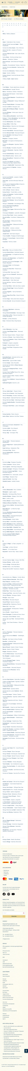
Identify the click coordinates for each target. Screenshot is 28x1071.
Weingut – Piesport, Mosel (12, 391)
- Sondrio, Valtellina (9, 73)
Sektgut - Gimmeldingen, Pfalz (11, 206)
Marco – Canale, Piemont (10, 612)
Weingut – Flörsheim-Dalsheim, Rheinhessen (11, 441)
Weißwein (5, 980)
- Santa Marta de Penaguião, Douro (13, 62)
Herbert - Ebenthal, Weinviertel (12, 841)
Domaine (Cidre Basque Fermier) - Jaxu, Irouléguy (13, 135)
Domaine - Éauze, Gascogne (11, 751)
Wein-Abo (5, 1002)
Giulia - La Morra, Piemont (10, 547)
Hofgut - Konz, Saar (10, 329)
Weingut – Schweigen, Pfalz (10, 432)
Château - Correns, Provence (11, 500)
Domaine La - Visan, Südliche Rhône (13, 337)
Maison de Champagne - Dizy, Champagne (13, 425)
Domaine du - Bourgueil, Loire (11, 106)
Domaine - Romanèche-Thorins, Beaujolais (14, 664)
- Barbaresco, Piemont (12, 604)
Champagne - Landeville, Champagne (14, 213)
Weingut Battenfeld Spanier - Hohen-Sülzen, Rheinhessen (13, 94)
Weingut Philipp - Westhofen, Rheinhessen (12, 827)
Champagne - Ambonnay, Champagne (11, 310)
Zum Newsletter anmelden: (9, 910)
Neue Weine (5, 974)
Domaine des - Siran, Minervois (13, 48)
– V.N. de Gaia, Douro (10, 549)
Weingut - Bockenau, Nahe (13, 709)
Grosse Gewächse (7, 995)
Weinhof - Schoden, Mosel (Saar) (13, 395)
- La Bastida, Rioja (9, 641)
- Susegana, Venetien (10, 138)
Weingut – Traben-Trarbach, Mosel (14, 807)
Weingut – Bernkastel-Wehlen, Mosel (13, 619)
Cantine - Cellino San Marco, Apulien (14, 286)
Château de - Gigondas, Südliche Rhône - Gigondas (13, 682)
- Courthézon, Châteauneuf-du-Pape (13, 218)
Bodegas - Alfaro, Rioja (12, 579)
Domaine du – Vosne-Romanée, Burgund (12, 472)
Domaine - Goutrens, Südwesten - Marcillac (12, 283)
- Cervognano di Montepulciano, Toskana (12, 141)
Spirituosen (5, 987)
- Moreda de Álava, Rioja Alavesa (12, 321)
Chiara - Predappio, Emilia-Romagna (13, 236)
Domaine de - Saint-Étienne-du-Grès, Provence (13, 770)
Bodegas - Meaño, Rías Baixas (11, 839)
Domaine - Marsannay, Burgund (14, 732)
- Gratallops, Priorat (11, 581)
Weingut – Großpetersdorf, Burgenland (12, 712)
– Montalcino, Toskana (10, 59)
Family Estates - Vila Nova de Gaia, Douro (13, 739)
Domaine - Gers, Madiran (12, 121)
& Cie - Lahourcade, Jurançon (13, 474)
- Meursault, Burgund (11, 599)
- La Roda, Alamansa (10, 318)
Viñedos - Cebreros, (10, 430)
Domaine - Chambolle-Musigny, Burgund (14, 403)
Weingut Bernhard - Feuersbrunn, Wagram (13, 569)
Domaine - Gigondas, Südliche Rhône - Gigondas (14, 697)
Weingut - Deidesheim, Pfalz (12, 812)
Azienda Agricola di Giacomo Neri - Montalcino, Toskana (13, 184)
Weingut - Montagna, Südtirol (12, 595)
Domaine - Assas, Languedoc (13, 215)
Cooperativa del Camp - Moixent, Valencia (13, 701)
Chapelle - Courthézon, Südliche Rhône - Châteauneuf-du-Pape (13, 729)
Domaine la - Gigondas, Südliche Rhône (13, 150)
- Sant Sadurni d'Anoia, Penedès (12, 639)
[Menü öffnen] (3, 2)
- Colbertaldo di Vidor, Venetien (11, 42)
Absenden (14, 916)
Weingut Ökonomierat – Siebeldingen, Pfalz (13, 636)
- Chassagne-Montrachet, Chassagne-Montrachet (12, 516)
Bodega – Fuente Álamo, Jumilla (12, 192)
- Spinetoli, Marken (11, 688)
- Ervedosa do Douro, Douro (14, 614)
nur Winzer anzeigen (18, 19)
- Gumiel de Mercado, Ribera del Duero (13, 181)
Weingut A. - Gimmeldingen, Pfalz (13, 203)
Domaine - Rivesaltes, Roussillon (12, 147)
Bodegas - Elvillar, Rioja (9, 124)
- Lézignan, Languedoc (10, 343)
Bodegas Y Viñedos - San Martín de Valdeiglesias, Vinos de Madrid (14, 119)
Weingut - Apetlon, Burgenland (11, 791)
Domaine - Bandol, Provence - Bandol (13, 756)
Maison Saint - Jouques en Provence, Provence (12, 50)
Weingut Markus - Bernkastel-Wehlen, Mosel (13, 506)
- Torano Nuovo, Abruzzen (12, 591)
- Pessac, (12, 503)
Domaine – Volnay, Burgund (13, 805)
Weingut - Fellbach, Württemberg (13, 715)
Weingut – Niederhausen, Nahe (13, 718)
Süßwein (4, 986)
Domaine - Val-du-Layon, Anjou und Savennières (13, 113)
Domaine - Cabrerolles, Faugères (14, 679)
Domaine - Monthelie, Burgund (13, 252)
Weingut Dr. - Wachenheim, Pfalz (13, 165)
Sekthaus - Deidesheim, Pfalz (11, 448)
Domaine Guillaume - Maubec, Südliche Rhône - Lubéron (13, 376)
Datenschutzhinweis (7, 963)
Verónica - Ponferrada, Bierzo (11, 564)
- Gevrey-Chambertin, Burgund (13, 200)
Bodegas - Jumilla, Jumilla (11, 562)
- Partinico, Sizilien (9, 241)
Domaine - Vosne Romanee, (13, 653)
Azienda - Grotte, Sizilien (11, 519)
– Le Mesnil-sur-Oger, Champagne (11, 509)
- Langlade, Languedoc (11, 656)
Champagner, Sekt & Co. (8, 984)
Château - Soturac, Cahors (11, 464)
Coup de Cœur (6, 990)
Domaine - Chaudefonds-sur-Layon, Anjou (13, 98)
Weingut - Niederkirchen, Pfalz (12, 721)
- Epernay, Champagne (11, 278)
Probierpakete (6, 1017)
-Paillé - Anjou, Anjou (9, 606)
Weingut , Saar (12, 527)
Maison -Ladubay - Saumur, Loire (12, 155)
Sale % (4, 1018)
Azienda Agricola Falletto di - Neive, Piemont (13, 365)
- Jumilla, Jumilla (8, 498)
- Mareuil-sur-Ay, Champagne (13, 126)
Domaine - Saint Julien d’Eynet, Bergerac (13, 54)
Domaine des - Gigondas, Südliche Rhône (13, 145)
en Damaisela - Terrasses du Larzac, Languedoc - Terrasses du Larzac (13, 588)
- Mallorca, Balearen (9, 33)
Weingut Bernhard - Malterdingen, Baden (14, 400)
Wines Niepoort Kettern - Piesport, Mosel (13, 335)
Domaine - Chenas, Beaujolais (12, 761)
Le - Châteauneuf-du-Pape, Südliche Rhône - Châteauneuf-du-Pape (12, 802)
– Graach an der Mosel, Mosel (13, 707)
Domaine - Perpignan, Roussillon (12, 462)
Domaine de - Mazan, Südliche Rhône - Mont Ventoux (14, 340)
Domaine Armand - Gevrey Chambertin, (11, 670)
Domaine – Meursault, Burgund (13, 332)
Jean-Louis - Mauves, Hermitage (12, 198)
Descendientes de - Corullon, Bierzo (14, 577)
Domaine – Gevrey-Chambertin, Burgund (12, 292)
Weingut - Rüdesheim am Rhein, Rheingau (13, 158)
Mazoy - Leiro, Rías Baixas (11, 566)
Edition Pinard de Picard (8, 997)
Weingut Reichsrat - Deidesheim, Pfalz (14, 810)
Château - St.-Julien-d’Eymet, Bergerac (14, 767)
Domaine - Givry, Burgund (10, 428)
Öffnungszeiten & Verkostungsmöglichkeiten (12, 946)
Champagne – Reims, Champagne (11, 797)
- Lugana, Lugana (9, 492)
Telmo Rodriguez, (7, 658)
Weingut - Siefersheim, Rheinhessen (12, 821)
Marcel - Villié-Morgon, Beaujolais (12, 466)
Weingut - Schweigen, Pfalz (13, 104)
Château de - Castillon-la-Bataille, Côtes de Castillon (13, 195)
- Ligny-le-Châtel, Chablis (12, 360)
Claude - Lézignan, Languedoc (11, 799)
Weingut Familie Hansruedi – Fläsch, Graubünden (13, 45)
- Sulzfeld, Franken (11, 481)
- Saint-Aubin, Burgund (11, 233)
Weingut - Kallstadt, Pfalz (12, 531)
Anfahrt (4, 948)
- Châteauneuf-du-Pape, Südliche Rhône (12, 221)
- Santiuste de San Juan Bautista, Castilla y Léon (13, 357)
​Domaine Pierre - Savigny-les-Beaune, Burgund (14, 380)
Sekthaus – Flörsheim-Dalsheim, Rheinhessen (13, 632)
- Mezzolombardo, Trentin (11, 345)
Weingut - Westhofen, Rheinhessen (13, 726)
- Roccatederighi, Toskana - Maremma (14, 65)
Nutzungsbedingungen (8, 965)
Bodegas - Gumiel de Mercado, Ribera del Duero (13, 76)
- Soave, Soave (8, 597)
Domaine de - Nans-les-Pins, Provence (14, 773)
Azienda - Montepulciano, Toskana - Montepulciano (13, 609)
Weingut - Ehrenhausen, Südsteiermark (14, 753)
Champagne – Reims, (9, 450)
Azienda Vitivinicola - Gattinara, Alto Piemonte (13, 68)
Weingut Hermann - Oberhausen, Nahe (13, 275)
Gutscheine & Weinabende (8, 1003)
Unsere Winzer (12, 6)
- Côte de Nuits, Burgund (13, 781)
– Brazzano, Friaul (10, 477)
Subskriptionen (6, 1015)
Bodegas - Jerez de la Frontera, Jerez (14, 593)
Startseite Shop (5, 6)
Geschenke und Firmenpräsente (10, 1010)
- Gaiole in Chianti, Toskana (13, 647)
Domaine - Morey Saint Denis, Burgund (13, 298)
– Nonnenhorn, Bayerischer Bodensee (12, 724)
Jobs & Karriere (6, 954)
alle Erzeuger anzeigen (6, 19)
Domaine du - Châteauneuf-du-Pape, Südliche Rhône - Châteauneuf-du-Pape (13, 584)
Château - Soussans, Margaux (13, 109)
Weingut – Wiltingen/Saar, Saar (13, 787)
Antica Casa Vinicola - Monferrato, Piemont (12, 704)
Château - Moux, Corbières (12, 489)
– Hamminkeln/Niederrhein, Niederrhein (12, 784)
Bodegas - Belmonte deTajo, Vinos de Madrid (14, 210)
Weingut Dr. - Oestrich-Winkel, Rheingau (13, 239)
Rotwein (4, 979)
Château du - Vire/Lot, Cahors (11, 187)
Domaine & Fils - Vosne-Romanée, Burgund (13, 748)
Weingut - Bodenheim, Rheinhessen (11, 453)
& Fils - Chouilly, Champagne (13, 789)
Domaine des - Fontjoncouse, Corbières (12, 269)
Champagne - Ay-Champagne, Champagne (11, 265)
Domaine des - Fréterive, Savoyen (13, 71)
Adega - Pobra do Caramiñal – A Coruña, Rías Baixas (13, 315)
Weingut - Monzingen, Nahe (14, 313)
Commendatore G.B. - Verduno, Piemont (12, 168)
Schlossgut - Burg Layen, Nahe (11, 272)
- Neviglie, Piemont (11, 89)
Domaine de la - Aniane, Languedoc (12, 369)
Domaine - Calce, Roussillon (11, 363)
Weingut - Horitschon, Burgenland (13, 824)
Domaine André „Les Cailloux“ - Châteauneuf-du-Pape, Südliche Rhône (12, 162)
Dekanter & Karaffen (7, 1009)
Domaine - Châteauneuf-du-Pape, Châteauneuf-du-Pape (13, 685)
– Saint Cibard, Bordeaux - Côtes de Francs (13, 623)
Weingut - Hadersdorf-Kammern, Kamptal (14, 397)
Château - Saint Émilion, (13, 116)
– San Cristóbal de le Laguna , (13, 764)
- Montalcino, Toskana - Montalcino (12, 91)
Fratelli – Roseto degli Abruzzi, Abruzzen (13, 87)
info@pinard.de (6, 938)
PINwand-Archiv (6, 950)
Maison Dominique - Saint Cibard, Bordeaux (13, 759)
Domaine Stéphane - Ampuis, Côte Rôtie (13, 560)
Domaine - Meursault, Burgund (13, 130)
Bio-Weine (5, 992)
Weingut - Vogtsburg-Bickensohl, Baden (13, 445)
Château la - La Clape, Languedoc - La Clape (13, 544)
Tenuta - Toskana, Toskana (12, 694)
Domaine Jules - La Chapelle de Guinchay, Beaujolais (13, 258)
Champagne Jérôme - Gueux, (11, 616)
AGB (4, 961)
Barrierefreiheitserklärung (8, 967)
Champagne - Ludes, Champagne (13, 405)
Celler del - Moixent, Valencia (11, 190)
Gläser (4, 1007)
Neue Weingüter (6, 976)
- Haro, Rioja (10, 479)
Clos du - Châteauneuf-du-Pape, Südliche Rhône (13, 225)
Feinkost (4, 1013)
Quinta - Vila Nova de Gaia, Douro (12, 57)
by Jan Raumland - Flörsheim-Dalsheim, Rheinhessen (12, 830)
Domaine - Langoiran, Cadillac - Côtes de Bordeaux (13, 177)
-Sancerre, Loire (11, 382)
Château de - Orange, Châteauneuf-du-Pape (14, 101)
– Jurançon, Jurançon (11, 228)
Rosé (4, 982)
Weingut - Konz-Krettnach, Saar (13, 529)
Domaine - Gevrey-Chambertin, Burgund (13, 288)
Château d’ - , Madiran (10, 79)
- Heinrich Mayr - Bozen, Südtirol (13, 551)
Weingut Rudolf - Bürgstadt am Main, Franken (13, 348)
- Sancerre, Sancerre (11, 602)
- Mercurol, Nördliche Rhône (12, 250)
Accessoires (5, 1005)
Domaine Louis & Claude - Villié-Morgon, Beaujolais (13, 262)
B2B (4, 957)
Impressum (5, 960)
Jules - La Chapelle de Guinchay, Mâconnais (13, 255)
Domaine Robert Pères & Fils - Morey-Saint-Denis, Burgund (13, 372)
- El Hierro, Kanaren (10, 128)
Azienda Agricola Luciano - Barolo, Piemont (13, 691)
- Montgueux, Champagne (13, 469)
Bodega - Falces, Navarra (11, 414)
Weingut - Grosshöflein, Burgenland (12, 521)
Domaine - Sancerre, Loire (12, 153)
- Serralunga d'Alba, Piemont (12, 494)
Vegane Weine (6, 994)
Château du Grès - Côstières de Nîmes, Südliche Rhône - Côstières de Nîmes (13, 524)
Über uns (5, 952)
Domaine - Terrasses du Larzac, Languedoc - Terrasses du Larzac (14, 735)
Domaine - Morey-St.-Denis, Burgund (13, 296)
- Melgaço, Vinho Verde (12, 496)
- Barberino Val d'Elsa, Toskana (13, 416)
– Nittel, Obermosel (11, 280)
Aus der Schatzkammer (8, 999)
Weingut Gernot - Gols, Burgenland (13, 393)
